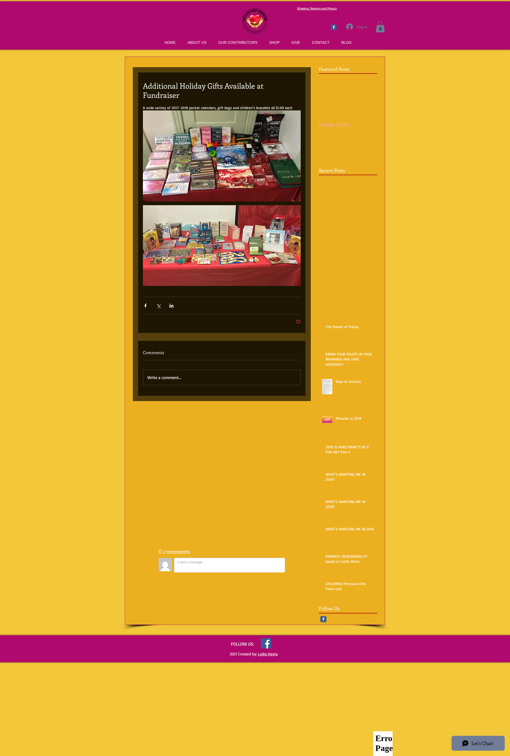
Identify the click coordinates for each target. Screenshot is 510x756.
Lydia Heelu (268, 653)
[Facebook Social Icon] (266, 643)
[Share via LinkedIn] (171, 305)
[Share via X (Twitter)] (158, 305)
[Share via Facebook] (145, 305)
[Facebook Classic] (334, 27)
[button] (380, 26)
